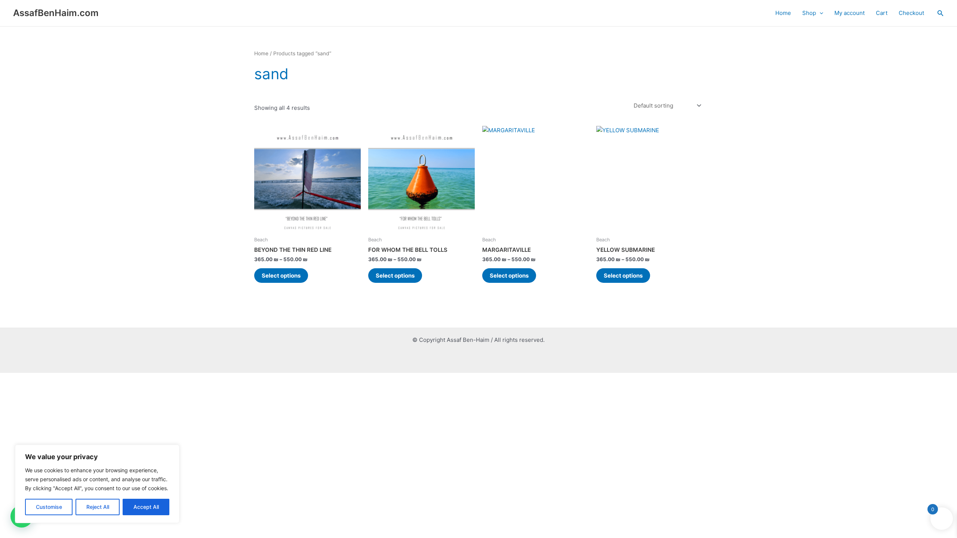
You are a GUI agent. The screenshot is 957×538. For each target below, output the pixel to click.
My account (849, 12)
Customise (49, 507)
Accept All (146, 507)
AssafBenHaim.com (56, 12)
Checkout (911, 12)
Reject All (97, 507)
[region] (97, 484)
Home (783, 12)
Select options (281, 275)
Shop (809, 12)
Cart (881, 12)
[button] (819, 13)
